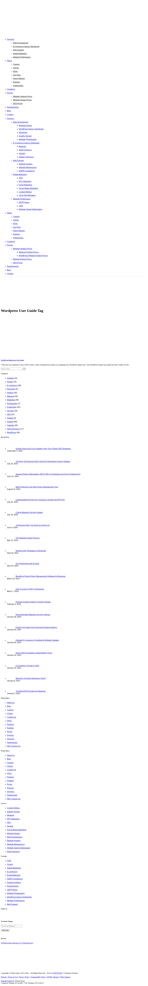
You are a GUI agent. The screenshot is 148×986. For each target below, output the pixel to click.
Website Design (13, 833)
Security (10, 411)
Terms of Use (13, 977)
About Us (11, 703)
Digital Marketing (14, 868)
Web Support (12, 904)
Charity (10, 864)
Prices (9, 732)
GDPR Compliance (15, 879)
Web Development (14, 837)
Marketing (11, 400)
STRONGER (57, 973)
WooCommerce (13, 429)
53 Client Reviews (26, 943)
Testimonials (12, 743)
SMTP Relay (12, 890)
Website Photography (16, 893)
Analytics (10, 378)
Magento (10, 396)
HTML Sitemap (53, 977)
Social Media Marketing (16, 830)
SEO (9, 414)
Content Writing (13, 808)
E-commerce (12, 385)
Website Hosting (13, 841)
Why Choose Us (13, 746)
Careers (10, 710)
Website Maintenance (16, 844)
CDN (9, 861)
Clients (10, 713)
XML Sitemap (65, 977)
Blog (9, 706)
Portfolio (10, 728)
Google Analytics (14, 883)
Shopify (10, 418)
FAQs (9, 721)
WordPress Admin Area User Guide (12, 360)
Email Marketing (13, 875)
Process (10, 735)
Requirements (12, 886)
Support (10, 422)
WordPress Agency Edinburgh (19, 897)
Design (10, 382)
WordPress (11, 433)
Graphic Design (13, 812)
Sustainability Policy (38, 977)
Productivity (12, 407)
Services (10, 739)
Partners (10, 724)
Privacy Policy (24, 977)
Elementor (11, 389)
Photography (12, 404)
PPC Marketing (13, 819)
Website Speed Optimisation (18, 848)
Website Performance (16, 901)
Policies (4, 977)
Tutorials (10, 425)
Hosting (10, 393)
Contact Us (11, 717)
